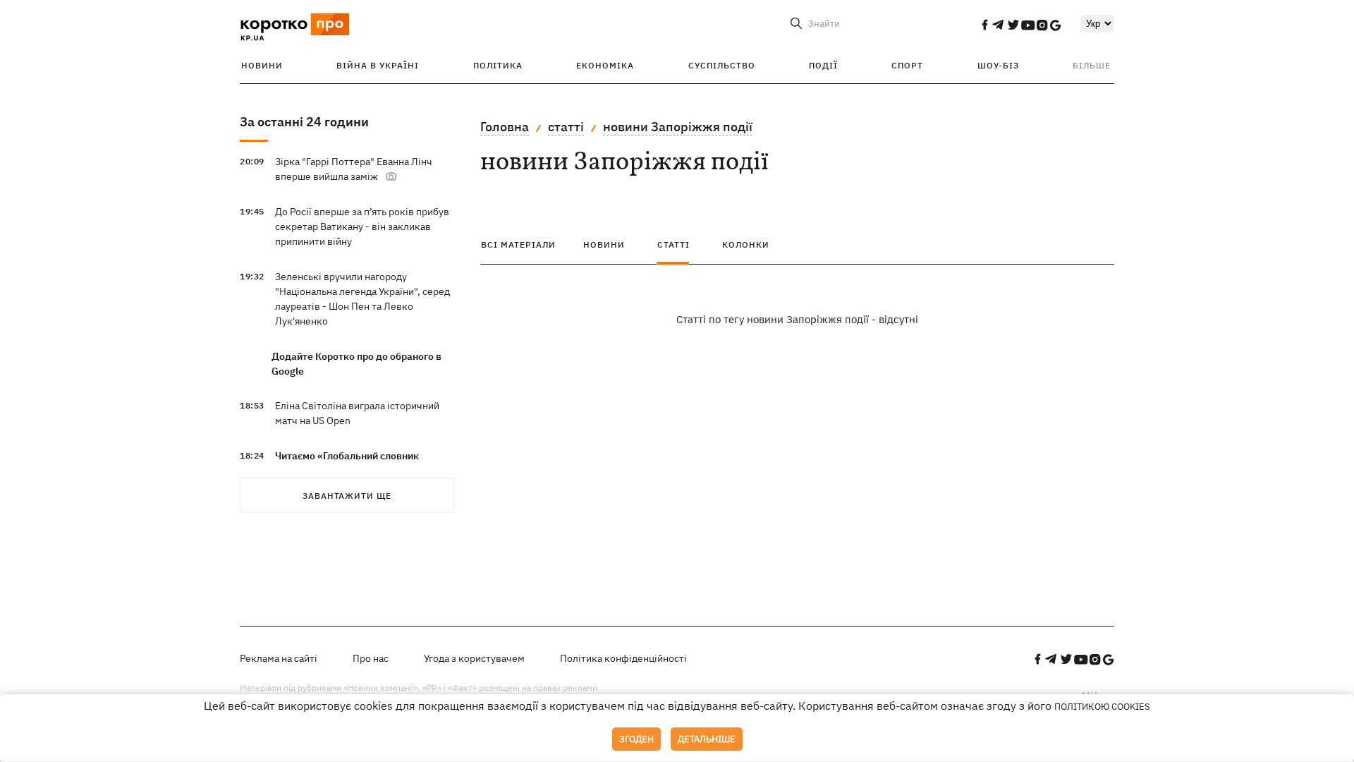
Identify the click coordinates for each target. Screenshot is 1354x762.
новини (604, 244)
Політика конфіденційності (623, 658)
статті (566, 127)
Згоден (636, 739)
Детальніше (707, 739)
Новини (262, 65)
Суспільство (721, 65)
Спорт (907, 65)
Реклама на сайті (278, 658)
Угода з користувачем (474, 658)
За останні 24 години (304, 122)
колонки (745, 244)
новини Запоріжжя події (677, 127)
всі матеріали (518, 244)
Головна (504, 127)
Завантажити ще (347, 495)
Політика (498, 65)
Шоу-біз (998, 65)
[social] (984, 24)
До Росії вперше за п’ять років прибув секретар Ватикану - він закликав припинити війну (362, 226)
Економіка (605, 65)
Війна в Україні (377, 65)
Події (823, 65)
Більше (1092, 65)
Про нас (371, 658)
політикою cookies (1102, 706)
